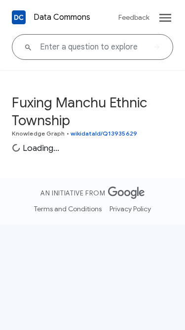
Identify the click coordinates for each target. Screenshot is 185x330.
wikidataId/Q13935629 (104, 133)
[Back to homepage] (19, 17)
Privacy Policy (130, 208)
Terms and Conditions (68, 208)
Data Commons (62, 17)
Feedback (133, 17)
